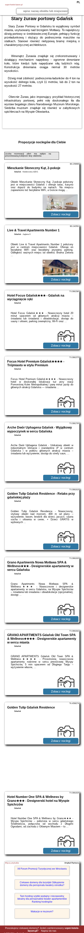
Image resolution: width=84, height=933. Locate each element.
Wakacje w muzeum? (42, 911)
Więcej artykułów (12, 863)
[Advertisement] (42, 768)
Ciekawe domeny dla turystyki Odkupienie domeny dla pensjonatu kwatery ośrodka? (42, 884)
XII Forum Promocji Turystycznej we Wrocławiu (42, 868)
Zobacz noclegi (60, 214)
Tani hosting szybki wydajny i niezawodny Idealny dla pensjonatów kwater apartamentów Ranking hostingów (42, 899)
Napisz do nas (48, 930)
